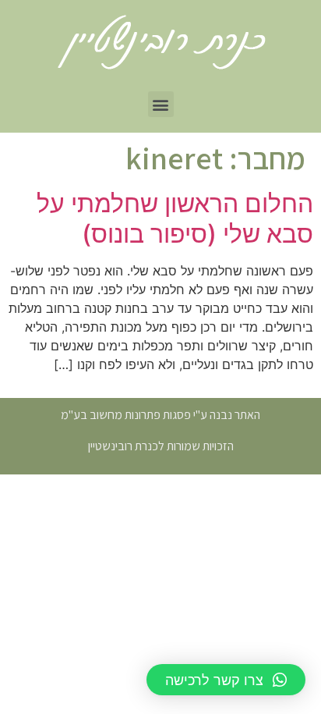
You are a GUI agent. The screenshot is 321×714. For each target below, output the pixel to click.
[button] (161, 104)
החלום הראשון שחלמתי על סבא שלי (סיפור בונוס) (175, 218)
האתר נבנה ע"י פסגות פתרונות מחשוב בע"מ (160, 415)
